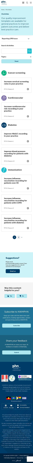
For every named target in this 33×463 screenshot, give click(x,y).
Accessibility (23, 405)
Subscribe (16, 325)
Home (2, 9)
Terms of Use (20, 457)
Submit (16, 352)
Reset (16, 61)
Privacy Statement (24, 455)
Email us (13, 271)
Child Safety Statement (9, 457)
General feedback (24, 407)
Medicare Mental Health (9, 387)
